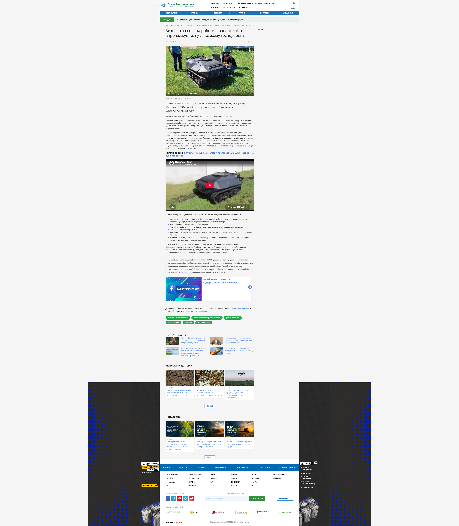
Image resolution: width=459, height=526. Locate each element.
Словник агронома (264, 3)
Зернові (212, 474)
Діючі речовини (245, 3)
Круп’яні (213, 486)
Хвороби (264, 13)
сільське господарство (178, 318)
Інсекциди (171, 486)
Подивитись (229, 7)
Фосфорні (255, 478)
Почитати (227, 3)
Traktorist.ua (227, 116)
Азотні (254, 474)
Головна (169, 25)
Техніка (183, 25)
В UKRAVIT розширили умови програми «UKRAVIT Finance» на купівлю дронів (210, 154)
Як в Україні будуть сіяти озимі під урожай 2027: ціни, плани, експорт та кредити (210, 20)
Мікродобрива (278, 474)
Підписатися (257, 498)
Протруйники (194, 478)
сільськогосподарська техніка (207, 318)
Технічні (234, 474)
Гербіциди (171, 478)
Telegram (245, 308)
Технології (216, 7)
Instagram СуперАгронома (196, 311)
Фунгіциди (171, 482)
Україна (188, 322)
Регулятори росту (195, 474)
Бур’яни (241, 13)
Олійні (212, 482)
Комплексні (256, 486)
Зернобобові (214, 478)
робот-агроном (233, 318)
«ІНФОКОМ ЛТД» (186, 103)
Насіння (195, 13)
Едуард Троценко (184, 272)
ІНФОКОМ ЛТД (204, 322)
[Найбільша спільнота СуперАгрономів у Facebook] (208, 300)
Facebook (237, 308)
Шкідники (288, 13)
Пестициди (171, 13)
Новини (215, 3)
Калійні (254, 482)
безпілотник (173, 322)
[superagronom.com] (177, 5)
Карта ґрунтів (244, 7)
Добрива (218, 13)
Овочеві (234, 478)
